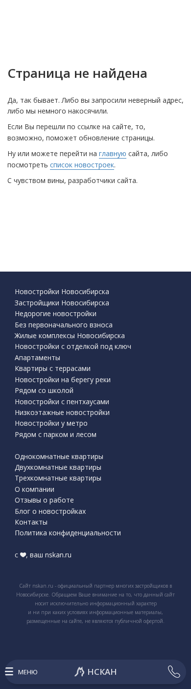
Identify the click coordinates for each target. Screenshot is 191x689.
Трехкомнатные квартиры (58, 477)
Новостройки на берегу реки (63, 379)
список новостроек (82, 164)
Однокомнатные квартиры (59, 456)
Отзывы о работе (44, 500)
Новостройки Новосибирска (62, 291)
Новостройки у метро (51, 423)
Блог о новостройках (50, 511)
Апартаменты (37, 357)
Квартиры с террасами (53, 368)
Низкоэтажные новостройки (62, 412)
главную (112, 153)
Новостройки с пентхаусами (62, 401)
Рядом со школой (44, 390)
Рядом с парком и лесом (55, 434)
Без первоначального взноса (64, 324)
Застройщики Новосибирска (62, 302)
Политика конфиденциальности (68, 532)
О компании (34, 489)
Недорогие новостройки (55, 313)
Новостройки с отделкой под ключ (73, 346)
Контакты (31, 522)
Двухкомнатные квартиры (58, 467)
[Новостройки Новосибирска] (95, 672)
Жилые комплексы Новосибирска (70, 335)
